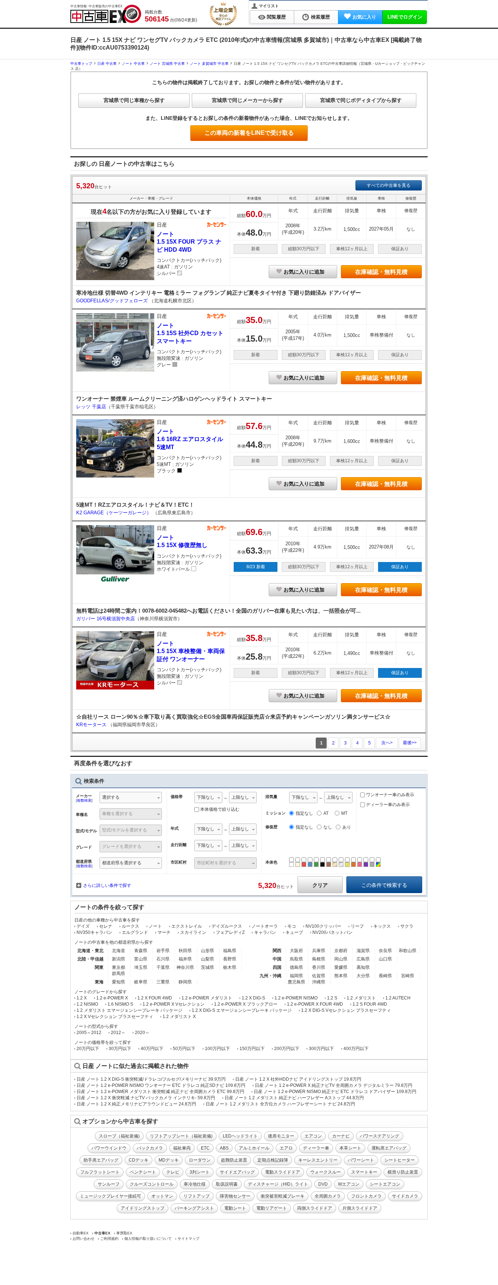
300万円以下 (321, 1048)
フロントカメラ (366, 1196)
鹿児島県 (296, 982)
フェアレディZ (230, 932)
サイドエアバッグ (237, 1172)
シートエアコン (385, 1184)
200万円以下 (286, 1048)
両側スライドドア (314, 1208)
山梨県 (207, 959)
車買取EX (124, 1233)
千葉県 (163, 967)
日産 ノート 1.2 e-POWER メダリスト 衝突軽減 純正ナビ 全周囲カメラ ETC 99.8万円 (160, 1091)
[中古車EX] (105, 14)
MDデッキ (169, 1160)
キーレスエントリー (318, 1160)
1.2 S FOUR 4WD (370, 1004)
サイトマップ (188, 1239)
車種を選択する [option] (117, 813)
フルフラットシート (100, 1172)
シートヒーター (399, 1160)
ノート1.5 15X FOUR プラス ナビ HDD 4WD (189, 242)
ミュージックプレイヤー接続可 (110, 1196)
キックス (382, 926)
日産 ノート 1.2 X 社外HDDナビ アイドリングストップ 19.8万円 (298, 1079)
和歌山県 (407, 950)
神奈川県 (185, 967)
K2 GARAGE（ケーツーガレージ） (114, 512)
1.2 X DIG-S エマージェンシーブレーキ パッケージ (242, 1010)
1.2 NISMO (87, 1004)
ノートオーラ (265, 926)
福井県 (185, 959)
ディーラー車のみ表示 (387, 804)
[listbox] (208, 798)
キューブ (294, 932)
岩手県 (163, 950)
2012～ (118, 1032)
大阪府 (296, 950)
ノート (155, 926)
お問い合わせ (83, 1239)
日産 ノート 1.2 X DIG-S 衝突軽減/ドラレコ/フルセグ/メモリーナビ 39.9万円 (151, 1079)
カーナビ (341, 1136)
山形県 (207, 950)
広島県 (363, 959)
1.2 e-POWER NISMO (296, 998)
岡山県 (340, 959)
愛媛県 (340, 967)
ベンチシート (143, 1172)
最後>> (410, 742)
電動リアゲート (271, 1208)
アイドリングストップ (142, 1208)
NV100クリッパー (323, 926)
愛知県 (118, 982)
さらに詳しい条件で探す (107, 885)
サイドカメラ (405, 1196)
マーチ (164, 932)
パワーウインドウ (109, 1148)
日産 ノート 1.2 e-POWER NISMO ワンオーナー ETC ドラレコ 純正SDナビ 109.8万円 (161, 1085)
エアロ (286, 1148)
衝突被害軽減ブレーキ (282, 1196)
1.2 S (332, 998)
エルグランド (135, 932)
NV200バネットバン (332, 932)
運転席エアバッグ (388, 1148)
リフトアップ (196, 1196)
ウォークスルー (325, 1172)
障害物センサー (235, 1196)
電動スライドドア (282, 1172)
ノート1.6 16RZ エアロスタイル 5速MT (190, 439)
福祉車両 (182, 1148)
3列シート (200, 1172)
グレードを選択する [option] (121, 846)
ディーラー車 (316, 1148)
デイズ (83, 926)
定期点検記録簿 (272, 1160)
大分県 (363, 975)
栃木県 (229, 967)
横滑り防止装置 (403, 1172)
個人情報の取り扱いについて (148, 1239)
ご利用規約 (109, 1239)
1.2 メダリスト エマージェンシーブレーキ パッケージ (129, 1010)
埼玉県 (140, 967)
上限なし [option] (240, 797)
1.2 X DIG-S (253, 998)
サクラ (406, 926)
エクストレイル (186, 926)
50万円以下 (184, 1048)
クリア (320, 885)
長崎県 (385, 975)
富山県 (140, 959)
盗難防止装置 (234, 1160)
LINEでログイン (405, 17)
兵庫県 (318, 950)
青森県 (140, 950)
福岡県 (296, 975)
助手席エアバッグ (100, 1160)
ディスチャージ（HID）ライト (278, 1184)
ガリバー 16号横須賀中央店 (105, 618)
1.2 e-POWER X (112, 998)
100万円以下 (217, 1048)
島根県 (318, 959)
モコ (291, 926)
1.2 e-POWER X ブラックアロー (245, 1004)
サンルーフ (109, 1184)
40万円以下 (152, 1048)
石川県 (163, 959)
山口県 (385, 959)
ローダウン (200, 1160)
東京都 (118, 967)
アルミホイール (254, 1148)
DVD (323, 1184)
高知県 (363, 967)
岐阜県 (140, 982)
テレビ (172, 1172)
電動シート (235, 1208)
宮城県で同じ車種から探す (134, 100)
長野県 (229, 959)
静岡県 (185, 982)
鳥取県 (296, 959)
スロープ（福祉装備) (119, 1136)
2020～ (142, 1032)
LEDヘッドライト (240, 1136)
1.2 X (82, 998)
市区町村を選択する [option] (216, 862)
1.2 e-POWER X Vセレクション (174, 1004)
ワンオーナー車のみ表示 (389, 794)
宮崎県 (407, 975)
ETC (205, 1148)
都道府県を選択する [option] (121, 862)
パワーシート (361, 1160)
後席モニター (281, 1136)
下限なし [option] (205, 797)
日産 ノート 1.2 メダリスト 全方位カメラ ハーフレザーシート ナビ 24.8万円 (280, 1104)
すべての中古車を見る (389, 185)
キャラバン (265, 932)
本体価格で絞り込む (220, 809)
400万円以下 (356, 1048)
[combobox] (131, 798)
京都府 (340, 950)
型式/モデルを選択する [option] (124, 830)
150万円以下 (252, 1048)
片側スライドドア (359, 1208)
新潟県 (118, 959)
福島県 (229, 950)
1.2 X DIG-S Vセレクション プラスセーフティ (346, 1010)
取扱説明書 (227, 1184)
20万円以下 (88, 1048)
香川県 (318, 967)
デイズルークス (226, 926)
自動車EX (81, 1233)
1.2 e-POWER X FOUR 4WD (315, 1004)
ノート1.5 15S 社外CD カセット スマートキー (190, 333)
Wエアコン (348, 1184)
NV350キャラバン (94, 932)
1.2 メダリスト (361, 998)
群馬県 (118, 973)
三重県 (163, 982)
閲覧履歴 (276, 17)
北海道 (118, 950)
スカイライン (193, 932)
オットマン (162, 1196)
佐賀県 (318, 975)
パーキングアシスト (194, 1208)
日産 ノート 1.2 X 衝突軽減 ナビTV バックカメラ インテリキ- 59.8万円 (146, 1097)
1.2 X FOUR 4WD (154, 998)
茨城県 (207, 967)
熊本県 (340, 975)
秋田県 (185, 950)
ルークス (130, 926)
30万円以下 (120, 1048)
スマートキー (364, 1172)
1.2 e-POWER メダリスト (207, 998)
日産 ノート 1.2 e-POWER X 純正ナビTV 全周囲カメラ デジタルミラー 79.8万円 (333, 1085)
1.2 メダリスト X (179, 1016)
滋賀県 (363, 950)
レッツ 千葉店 (91, 406)
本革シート (350, 1148)
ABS (224, 1148)
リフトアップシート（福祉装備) (181, 1136)
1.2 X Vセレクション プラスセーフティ (115, 1016)
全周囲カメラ (328, 1196)
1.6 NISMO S (120, 1004)
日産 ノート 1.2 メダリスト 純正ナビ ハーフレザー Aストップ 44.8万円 (294, 1097)
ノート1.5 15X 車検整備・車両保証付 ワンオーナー (191, 651)
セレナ (105, 926)
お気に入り (364, 17)
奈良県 (385, 950)
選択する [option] (111, 797)
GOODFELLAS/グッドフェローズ (112, 300)
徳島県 (296, 967)
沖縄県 (318, 982)
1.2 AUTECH (398, 998)
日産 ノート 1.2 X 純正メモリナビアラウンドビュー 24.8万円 (136, 1104)
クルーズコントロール (152, 1184)
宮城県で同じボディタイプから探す (361, 100)
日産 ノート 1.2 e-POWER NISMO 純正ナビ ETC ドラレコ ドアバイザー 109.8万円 (335, 1091)
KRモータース (92, 724)
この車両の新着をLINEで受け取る (249, 133)
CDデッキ (138, 1160)
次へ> (387, 742)
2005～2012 (89, 1032)
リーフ (357, 926)
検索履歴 (320, 17)
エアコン (313, 1136)
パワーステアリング (379, 1136)
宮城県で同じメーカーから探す (247, 100)
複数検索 (84, 800)
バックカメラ (150, 1148)
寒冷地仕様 (195, 1184)
